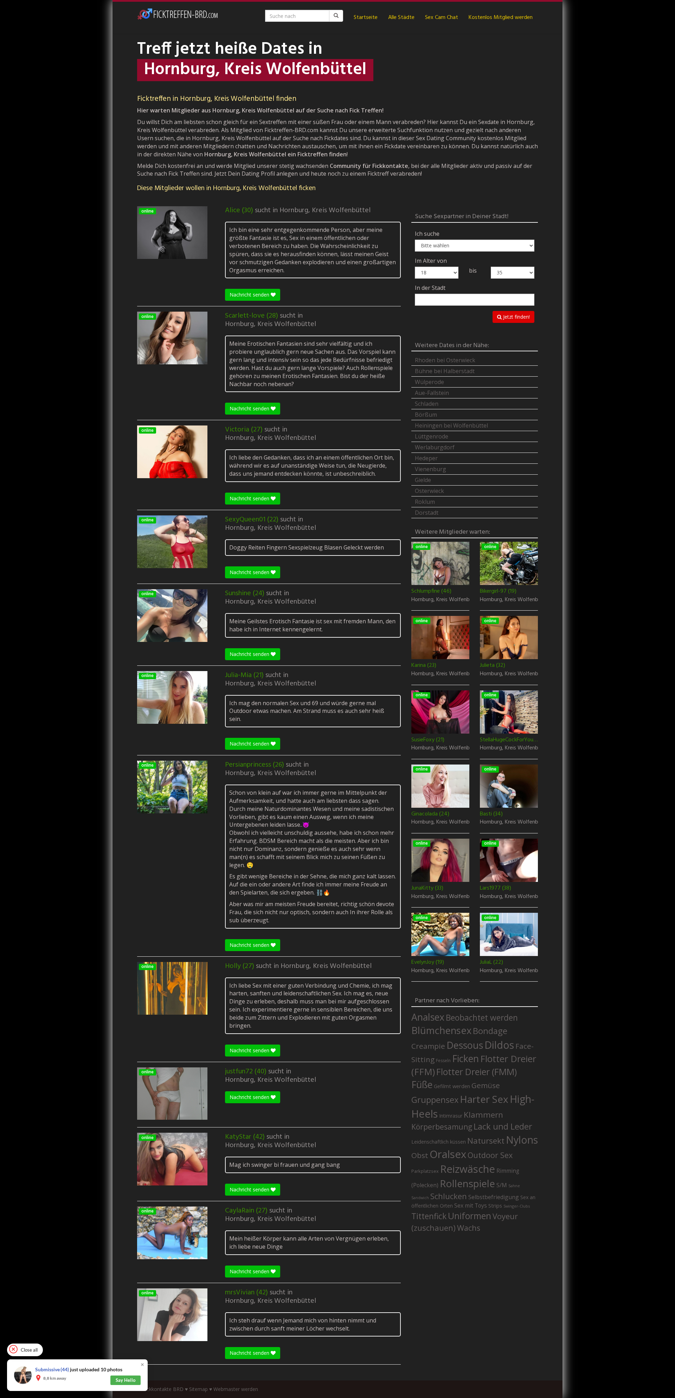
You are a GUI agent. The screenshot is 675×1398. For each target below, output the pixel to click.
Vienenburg (430, 469)
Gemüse (485, 1085)
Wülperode (429, 382)
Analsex (427, 1016)
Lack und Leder (503, 1126)
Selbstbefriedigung (493, 1197)
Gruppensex (434, 1099)
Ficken (465, 1058)
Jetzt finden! (516, 316)
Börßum (426, 414)
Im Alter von (431, 261)
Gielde (423, 480)
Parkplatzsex (425, 1171)
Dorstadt (426, 512)
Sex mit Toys (470, 1205)
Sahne (514, 1185)
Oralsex (448, 1154)
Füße (421, 1084)
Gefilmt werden (452, 1086)
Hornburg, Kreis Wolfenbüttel (325, 210)
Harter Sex (484, 1099)
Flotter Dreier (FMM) (476, 1072)
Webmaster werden (235, 1389)
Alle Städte (401, 17)
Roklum (425, 502)
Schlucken (448, 1196)
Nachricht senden (250, 294)
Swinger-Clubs (516, 1206)
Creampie (428, 1046)
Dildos (499, 1045)
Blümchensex (441, 1030)
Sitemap (198, 1389)
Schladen (426, 404)
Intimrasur (450, 1115)
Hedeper (426, 458)
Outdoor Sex (490, 1155)
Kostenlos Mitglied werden (501, 17)
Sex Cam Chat (441, 17)
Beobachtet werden (482, 1017)
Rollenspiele (467, 1183)
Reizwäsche (467, 1169)
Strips (495, 1205)
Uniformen (469, 1216)
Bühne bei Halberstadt (445, 371)
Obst (419, 1155)
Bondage (490, 1030)
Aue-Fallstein (432, 393)
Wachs (468, 1228)
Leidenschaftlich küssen (438, 1141)
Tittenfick (428, 1216)
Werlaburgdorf (435, 447)
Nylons (522, 1139)
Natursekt (485, 1140)
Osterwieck (429, 491)
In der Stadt (430, 288)
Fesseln (443, 1061)
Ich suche (427, 234)
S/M (501, 1185)
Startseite (366, 17)
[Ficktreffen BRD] (177, 17)
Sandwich (420, 1197)
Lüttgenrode (431, 436)
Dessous (464, 1045)
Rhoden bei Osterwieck (445, 360)
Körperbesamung (441, 1127)
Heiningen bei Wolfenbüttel (451, 425)
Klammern (483, 1114)
